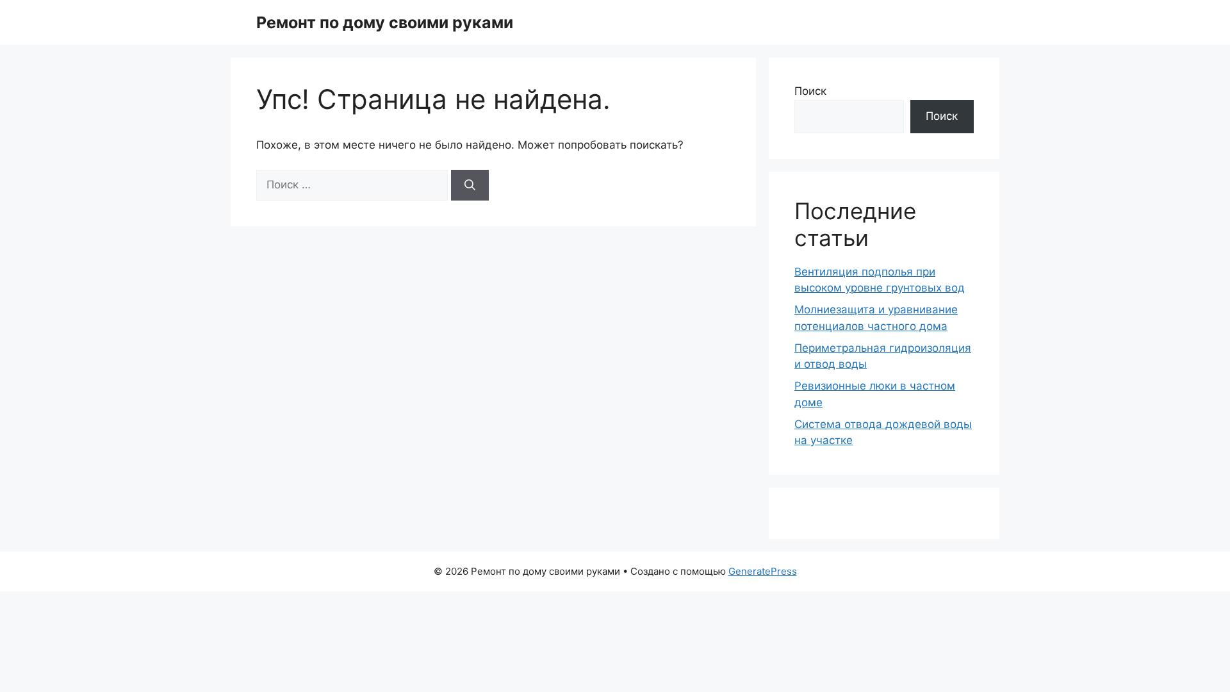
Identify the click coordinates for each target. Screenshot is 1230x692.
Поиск (810, 91)
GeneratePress (762, 571)
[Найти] (470, 185)
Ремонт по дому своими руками (384, 22)
